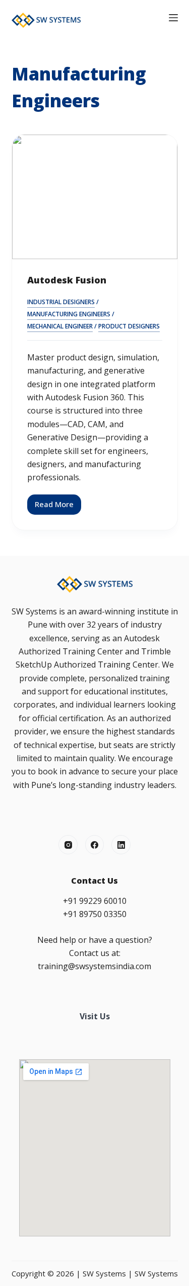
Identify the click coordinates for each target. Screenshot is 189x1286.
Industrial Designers (61, 302)
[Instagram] (68, 844)
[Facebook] (94, 844)
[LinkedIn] (121, 844)
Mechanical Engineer (60, 326)
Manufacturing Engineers (68, 314)
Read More (58, 506)
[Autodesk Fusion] (94, 197)
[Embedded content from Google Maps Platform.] (94, 1147)
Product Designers (129, 326)
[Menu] (173, 17)
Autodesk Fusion (66, 280)
